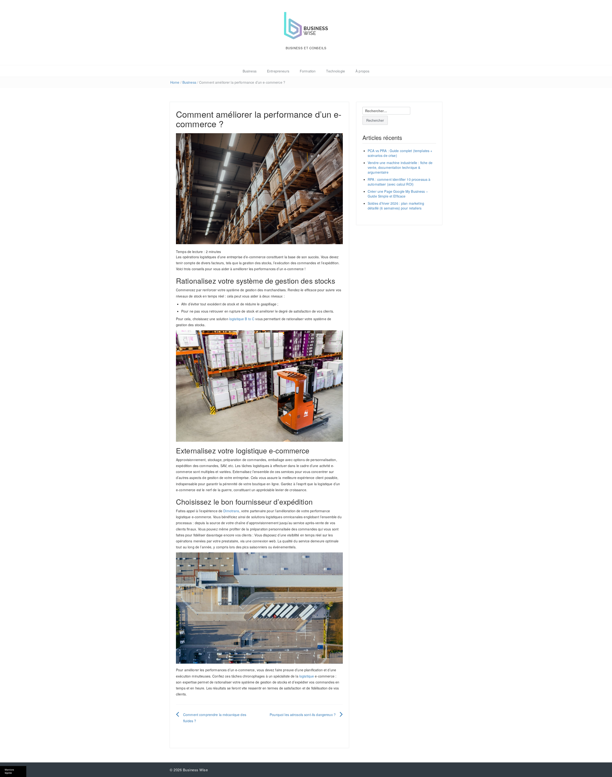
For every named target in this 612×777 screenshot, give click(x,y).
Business (250, 71)
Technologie (335, 71)
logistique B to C (241, 318)
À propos (362, 71)
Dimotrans (231, 510)
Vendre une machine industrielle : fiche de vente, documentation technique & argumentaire (400, 167)
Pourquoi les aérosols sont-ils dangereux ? (303, 714)
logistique (306, 676)
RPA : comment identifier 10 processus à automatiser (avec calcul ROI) (399, 182)
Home (175, 82)
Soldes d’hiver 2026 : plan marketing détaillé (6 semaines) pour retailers (396, 205)
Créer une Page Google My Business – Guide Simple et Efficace (398, 193)
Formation (308, 71)
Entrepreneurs (278, 71)
